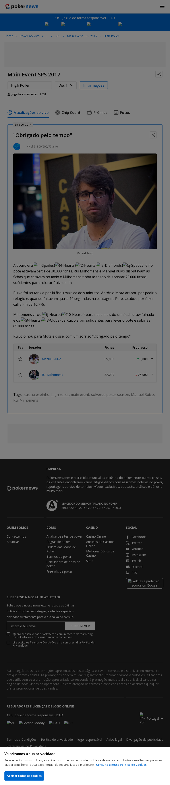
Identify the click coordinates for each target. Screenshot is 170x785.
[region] (85, 766)
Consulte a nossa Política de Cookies (121, 765)
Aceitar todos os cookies (24, 776)
